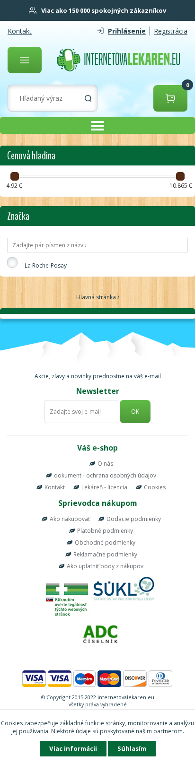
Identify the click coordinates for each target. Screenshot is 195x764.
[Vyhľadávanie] (88, 98)
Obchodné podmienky (105, 542)
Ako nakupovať (70, 519)
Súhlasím (131, 748)
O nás (105, 464)
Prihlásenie (127, 30)
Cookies (155, 487)
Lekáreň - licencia (104, 487)
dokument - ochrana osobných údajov (105, 475)
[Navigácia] (25, 60)
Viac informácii (73, 748)
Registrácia (170, 30)
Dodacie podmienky (133, 519)
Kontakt (20, 30)
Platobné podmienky (105, 531)
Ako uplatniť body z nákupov (105, 566)
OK (135, 412)
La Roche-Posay (46, 265)
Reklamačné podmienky (105, 554)
